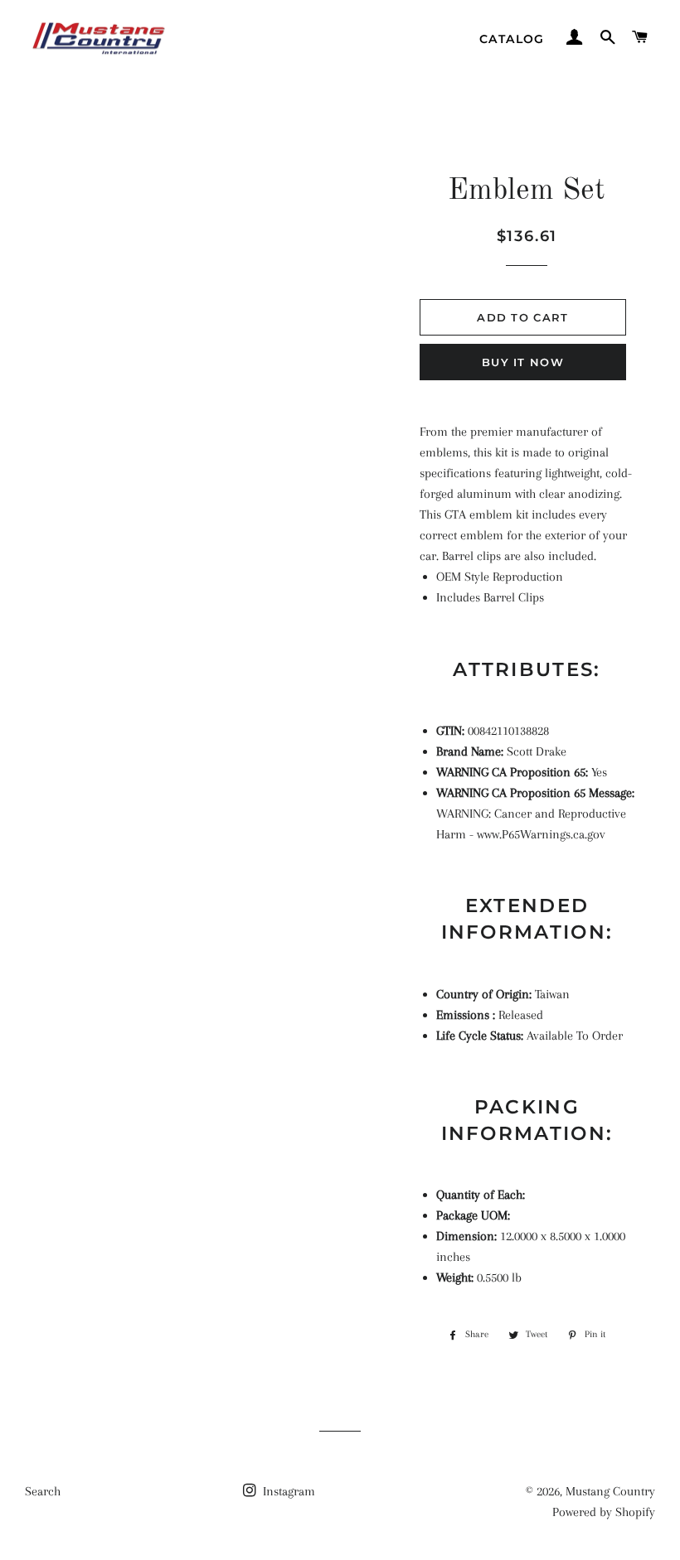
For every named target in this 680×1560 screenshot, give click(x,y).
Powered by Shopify (603, 1511)
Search (43, 1491)
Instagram (287, 1491)
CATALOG (512, 38)
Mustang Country (610, 1491)
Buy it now (523, 362)
